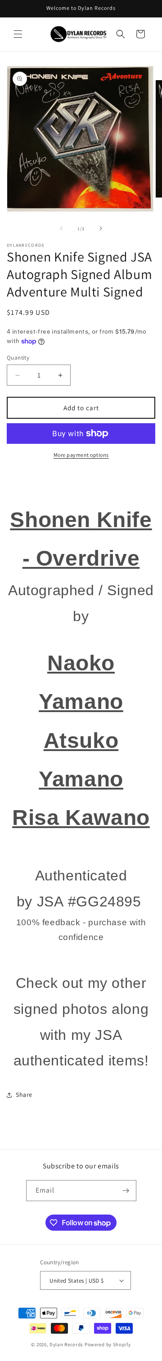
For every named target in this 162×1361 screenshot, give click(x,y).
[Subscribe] (126, 1190)
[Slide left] (61, 228)
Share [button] (24, 1095)
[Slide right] (101, 228)
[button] (18, 34)
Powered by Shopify (108, 1344)
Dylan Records (66, 1344)
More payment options (81, 454)
